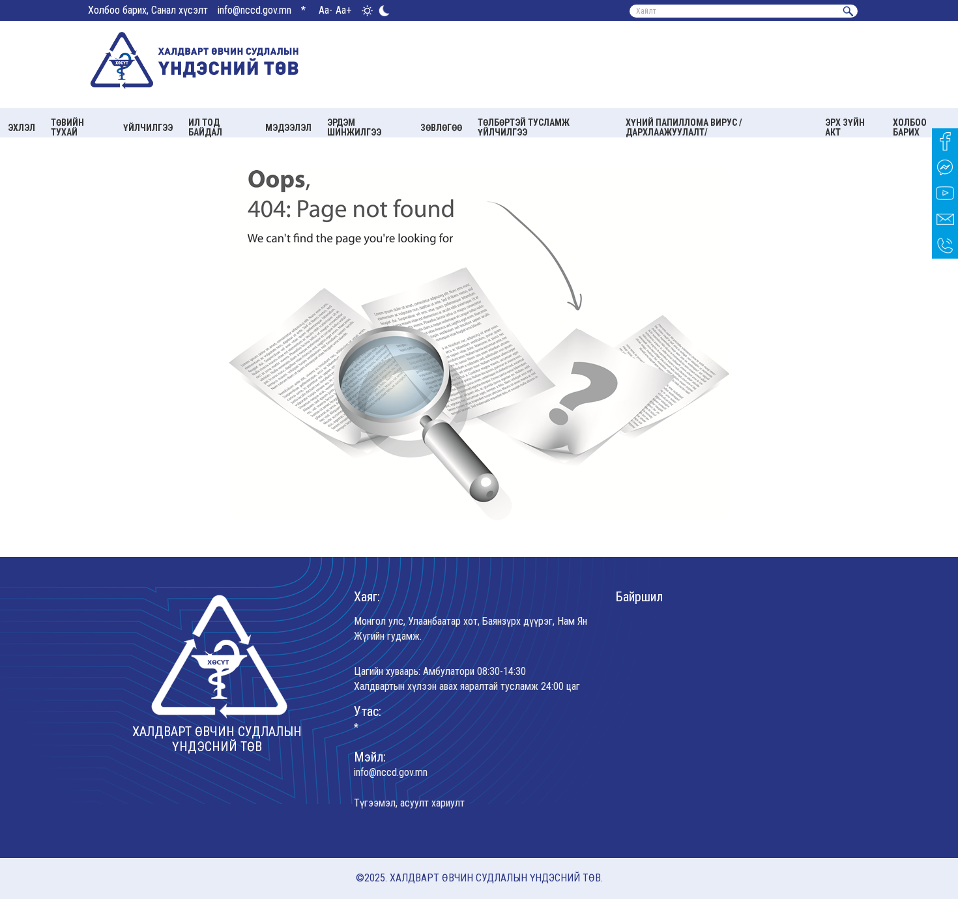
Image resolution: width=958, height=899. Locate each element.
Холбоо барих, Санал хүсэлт (148, 10)
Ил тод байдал (205, 127)
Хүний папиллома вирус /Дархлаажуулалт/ (684, 127)
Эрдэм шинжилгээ (354, 127)
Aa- (325, 10)
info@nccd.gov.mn (254, 10)
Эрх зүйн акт (845, 127)
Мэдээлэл (288, 127)
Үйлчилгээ (148, 127)
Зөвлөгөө (441, 127)
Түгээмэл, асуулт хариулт (409, 803)
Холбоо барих (910, 127)
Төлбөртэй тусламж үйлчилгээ (524, 127)
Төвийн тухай (67, 127)
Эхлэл (21, 127)
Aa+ (343, 10)
